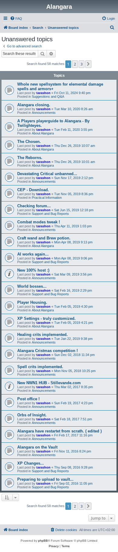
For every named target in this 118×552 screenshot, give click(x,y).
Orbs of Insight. (32, 415)
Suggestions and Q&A (48, 96)
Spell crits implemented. (40, 366)
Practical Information (47, 197)
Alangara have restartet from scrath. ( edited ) (59, 431)
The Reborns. (29, 157)
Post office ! (28, 399)
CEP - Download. (33, 190)
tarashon (43, 93)
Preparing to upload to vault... (45, 479)
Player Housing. (32, 302)
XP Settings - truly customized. (46, 318)
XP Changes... (30, 463)
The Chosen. (29, 141)
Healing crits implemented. (42, 334)
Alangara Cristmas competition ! (47, 350)
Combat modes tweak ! (38, 222)
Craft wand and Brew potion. (43, 238)
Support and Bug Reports (50, 213)
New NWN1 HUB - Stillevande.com (49, 383)
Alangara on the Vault (37, 447)
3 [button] (81, 64)
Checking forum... (34, 206)
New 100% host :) (33, 270)
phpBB (43, 540)
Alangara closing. (33, 105)
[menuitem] (16, 18)
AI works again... (33, 254)
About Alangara (43, 133)
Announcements (44, 112)
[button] (88, 64)
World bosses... (32, 286)
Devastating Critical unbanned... (47, 173)
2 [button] (75, 64)
